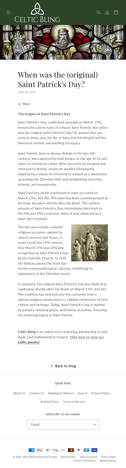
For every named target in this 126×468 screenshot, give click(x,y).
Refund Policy (50, 401)
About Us (19, 393)
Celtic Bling (29, 457)
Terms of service (88, 457)
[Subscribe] (94, 424)
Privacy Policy (100, 393)
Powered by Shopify (46, 457)
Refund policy (68, 457)
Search (82, 393)
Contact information (85, 460)
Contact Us (36, 393)
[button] (8, 12)
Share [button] (26, 103)
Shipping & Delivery (61, 393)
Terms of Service (74, 401)
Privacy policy (108, 457)
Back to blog (65, 366)
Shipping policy (108, 460)
